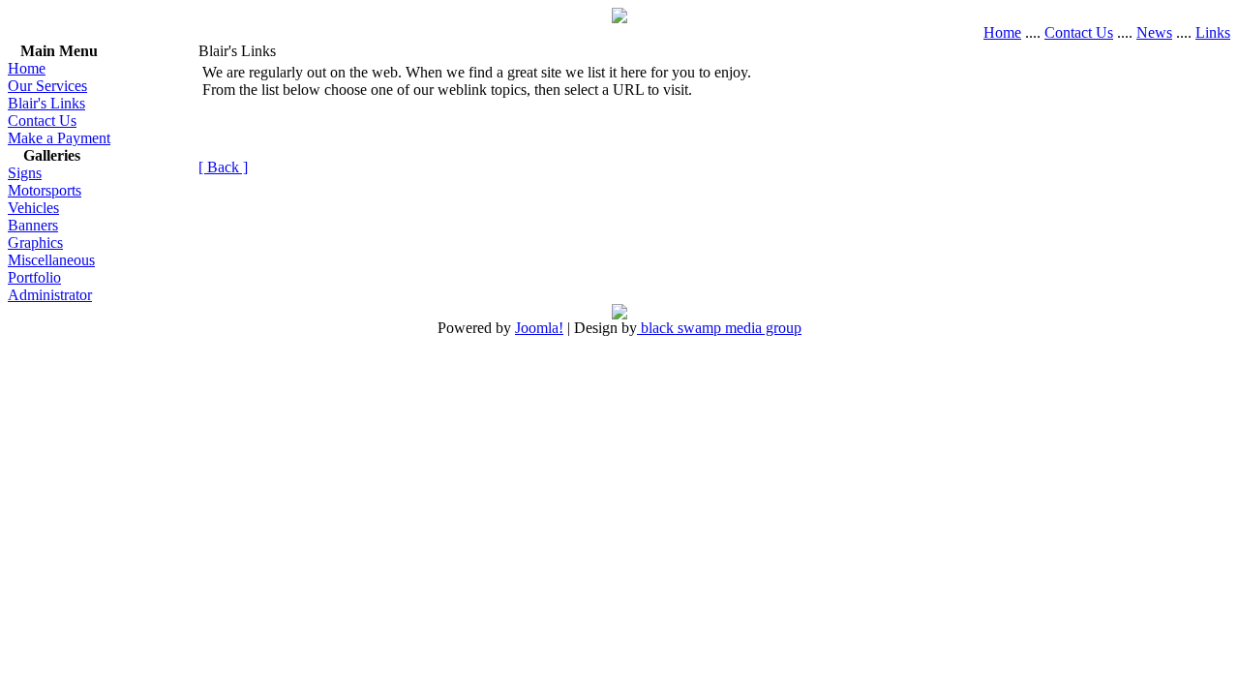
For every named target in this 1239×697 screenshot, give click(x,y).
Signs (25, 173)
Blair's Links (46, 103)
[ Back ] (223, 167)
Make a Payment (59, 138)
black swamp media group (719, 327)
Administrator (50, 295)
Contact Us (1078, 32)
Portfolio (34, 277)
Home (1002, 32)
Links (1212, 32)
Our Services (47, 85)
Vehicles (33, 207)
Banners (33, 225)
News (1154, 32)
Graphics (35, 242)
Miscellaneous (51, 260)
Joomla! (539, 327)
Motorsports (44, 190)
